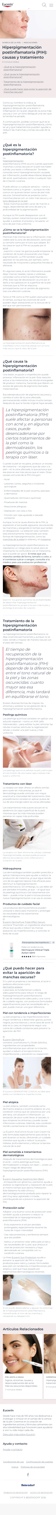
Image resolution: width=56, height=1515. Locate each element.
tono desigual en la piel (15, 201)
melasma (45, 539)
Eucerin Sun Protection (24, 1257)
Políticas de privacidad (33, 1467)
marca (14, 1467)
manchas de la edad (14, 539)
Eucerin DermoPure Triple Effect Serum (24, 922)
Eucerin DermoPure (13, 1039)
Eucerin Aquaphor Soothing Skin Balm (23, 1179)
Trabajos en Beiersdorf (15, 1493)
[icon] (28, 1474)
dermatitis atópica (12, 987)
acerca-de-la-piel (11, 42)
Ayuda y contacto (12, 1449)
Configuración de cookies (39, 1461)
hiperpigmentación (13, 161)
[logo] (7, 5)
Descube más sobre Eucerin (19, 1434)
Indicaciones (30, 42)
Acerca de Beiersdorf (41, 1493)
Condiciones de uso (13, 1461)
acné (5, 248)
